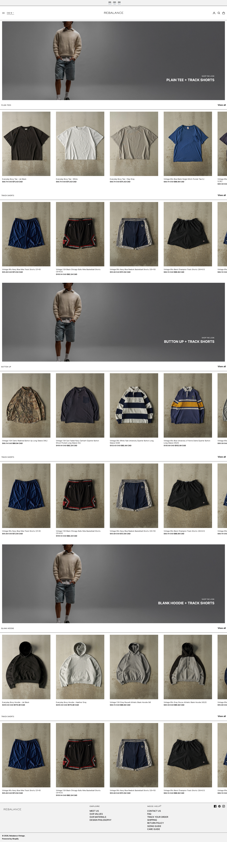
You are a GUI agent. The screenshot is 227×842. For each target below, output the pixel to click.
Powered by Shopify (10, 839)
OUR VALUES (96, 814)
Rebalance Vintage (17, 836)
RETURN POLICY (155, 823)
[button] (219, 13)
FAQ (149, 814)
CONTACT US (154, 811)
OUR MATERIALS (98, 817)
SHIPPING (152, 820)
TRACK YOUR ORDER (157, 817)
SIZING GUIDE (154, 826)
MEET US (94, 811)
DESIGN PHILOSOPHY (100, 820)
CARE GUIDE (153, 829)
